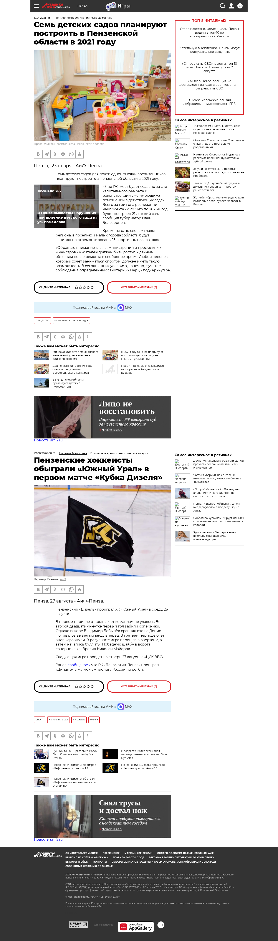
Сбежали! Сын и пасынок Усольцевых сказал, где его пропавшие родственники (218, 144)
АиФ (63, 579)
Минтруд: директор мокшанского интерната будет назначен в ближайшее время (76, 355)
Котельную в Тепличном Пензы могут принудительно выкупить (209, 50)
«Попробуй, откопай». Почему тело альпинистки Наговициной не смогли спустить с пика (217, 493)
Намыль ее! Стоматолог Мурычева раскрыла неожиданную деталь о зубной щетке (216, 158)
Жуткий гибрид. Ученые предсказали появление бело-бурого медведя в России (218, 201)
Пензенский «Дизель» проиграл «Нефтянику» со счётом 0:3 (143, 766)
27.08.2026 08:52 (45, 453)
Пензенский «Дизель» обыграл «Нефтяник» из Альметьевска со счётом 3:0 (74, 782)
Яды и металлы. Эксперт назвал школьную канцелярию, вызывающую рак (214, 536)
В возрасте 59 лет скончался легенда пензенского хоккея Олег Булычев (144, 754)
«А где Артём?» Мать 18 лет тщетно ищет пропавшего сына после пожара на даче (216, 129)
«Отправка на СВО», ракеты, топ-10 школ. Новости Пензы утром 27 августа (209, 67)
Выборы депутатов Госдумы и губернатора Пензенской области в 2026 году (164, 861)
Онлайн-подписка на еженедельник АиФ (185, 853)
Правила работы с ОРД (128, 857)
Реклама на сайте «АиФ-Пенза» (86, 857)
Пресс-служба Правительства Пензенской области (69, 143)
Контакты (100, 861)
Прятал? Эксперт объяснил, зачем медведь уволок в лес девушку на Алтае (216, 507)
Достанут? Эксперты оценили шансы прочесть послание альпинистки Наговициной (218, 464)
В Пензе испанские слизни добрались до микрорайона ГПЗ (209, 102)
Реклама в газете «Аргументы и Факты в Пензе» (181, 857)
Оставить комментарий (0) (139, 287)
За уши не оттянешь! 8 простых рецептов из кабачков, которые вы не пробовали (218, 172)
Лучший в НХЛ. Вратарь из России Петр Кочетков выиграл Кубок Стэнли (76, 754)
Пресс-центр (111, 853)
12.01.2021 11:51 (42, 17)
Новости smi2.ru (48, 440)
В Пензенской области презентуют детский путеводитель (68, 383)
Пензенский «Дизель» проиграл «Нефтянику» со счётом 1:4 (74, 766)
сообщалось (79, 665)
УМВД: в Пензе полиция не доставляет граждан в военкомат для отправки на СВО (209, 84)
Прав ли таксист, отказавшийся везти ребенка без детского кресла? (142, 369)
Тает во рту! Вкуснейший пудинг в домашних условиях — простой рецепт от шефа (216, 187)
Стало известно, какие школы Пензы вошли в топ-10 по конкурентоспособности (209, 32)
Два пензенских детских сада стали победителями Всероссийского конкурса (72, 369)
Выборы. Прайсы (76, 861)
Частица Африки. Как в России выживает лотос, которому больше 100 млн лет (217, 478)
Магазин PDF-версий (138, 853)
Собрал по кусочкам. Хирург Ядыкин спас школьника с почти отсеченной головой (218, 521)
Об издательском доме (81, 853)
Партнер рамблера (103, 924)
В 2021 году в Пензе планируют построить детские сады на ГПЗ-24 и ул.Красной (142, 355)
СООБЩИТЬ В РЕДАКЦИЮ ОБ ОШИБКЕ (89, 866)
